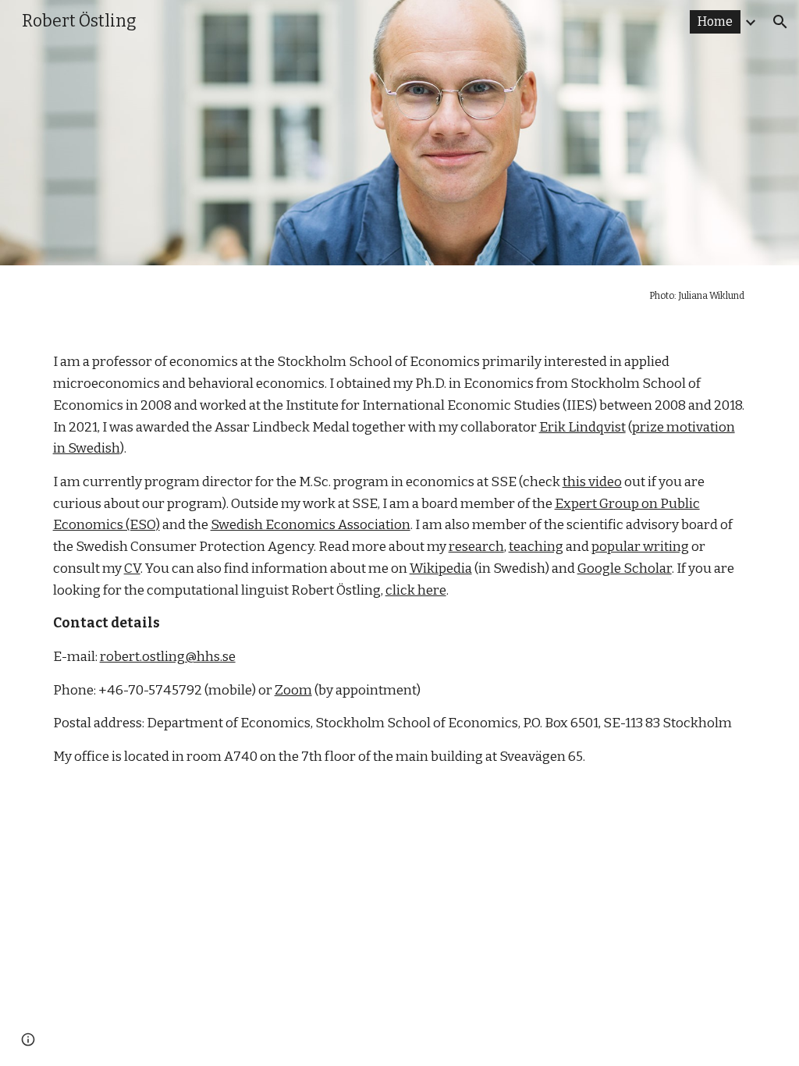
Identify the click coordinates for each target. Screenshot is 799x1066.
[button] (780, 22)
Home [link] (715, 21)
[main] (400, 295)
